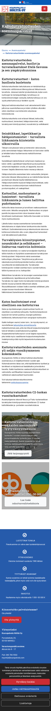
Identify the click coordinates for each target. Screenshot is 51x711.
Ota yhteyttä (11, 619)
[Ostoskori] (20, 2)
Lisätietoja (26, 703)
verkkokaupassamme (19, 382)
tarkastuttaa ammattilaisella (24, 325)
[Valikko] (44, 8)
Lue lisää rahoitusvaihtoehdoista (25, 501)
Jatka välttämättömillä (25, 688)
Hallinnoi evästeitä (25, 695)
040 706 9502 (11, 655)
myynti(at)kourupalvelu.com (13, 658)
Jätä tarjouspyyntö (18, 453)
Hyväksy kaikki (25, 681)
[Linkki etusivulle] (14, 9)
